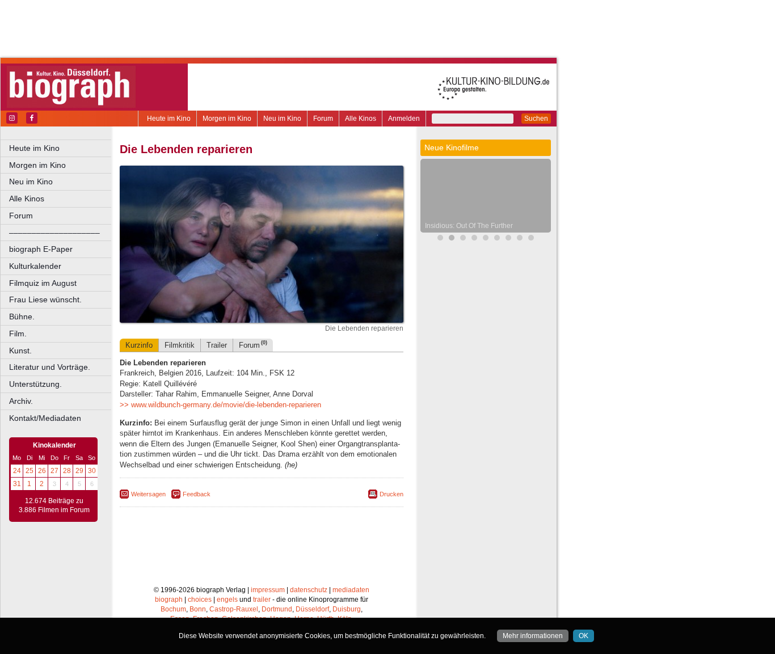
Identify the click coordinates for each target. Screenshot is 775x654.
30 (92, 471)
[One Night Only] (508, 239)
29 (79, 471)
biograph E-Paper (41, 249)
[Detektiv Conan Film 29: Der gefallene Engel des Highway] (474, 239)
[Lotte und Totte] (497, 239)
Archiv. (21, 401)
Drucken (391, 494)
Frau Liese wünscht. (45, 299)
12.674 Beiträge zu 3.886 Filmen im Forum (54, 505)
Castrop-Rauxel (233, 609)
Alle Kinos (360, 119)
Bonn (197, 609)
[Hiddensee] (531, 239)
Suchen (536, 119)
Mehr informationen (533, 636)
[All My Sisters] (519, 239)
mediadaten (350, 590)
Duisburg (346, 609)
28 (67, 471)
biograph (169, 600)
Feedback (196, 494)
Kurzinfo (139, 345)
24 (17, 471)
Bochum (173, 609)
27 (54, 471)
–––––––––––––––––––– (54, 232)
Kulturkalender (35, 266)
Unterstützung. (35, 384)
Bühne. (22, 316)
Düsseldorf (312, 609)
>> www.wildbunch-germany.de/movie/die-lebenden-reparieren (220, 404)
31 (17, 484)
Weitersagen (148, 494)
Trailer (217, 345)
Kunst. (20, 350)
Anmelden (404, 119)
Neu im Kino (282, 119)
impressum (268, 590)
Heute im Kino (169, 119)
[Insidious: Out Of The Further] (451, 239)
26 (42, 471)
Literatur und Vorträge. (49, 367)
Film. (18, 333)
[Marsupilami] (440, 239)
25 (29, 471)
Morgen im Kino (227, 119)
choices (200, 600)
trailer (262, 600)
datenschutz (308, 590)
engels (227, 600)
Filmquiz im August (43, 283)
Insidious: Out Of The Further (469, 226)
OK (583, 636)
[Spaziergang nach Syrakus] (463, 239)
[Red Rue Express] (485, 239)
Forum (323, 119)
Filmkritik (180, 345)
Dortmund (277, 609)
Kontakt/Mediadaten (45, 418)
